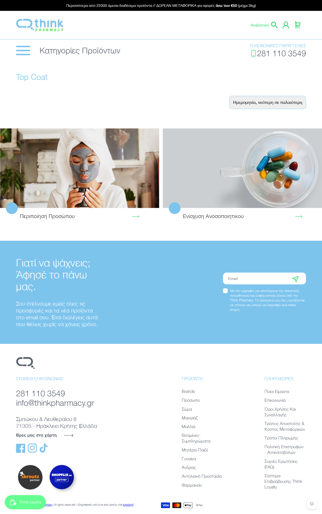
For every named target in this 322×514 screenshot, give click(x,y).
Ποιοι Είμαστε (276, 391)
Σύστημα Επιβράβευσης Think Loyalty (283, 481)
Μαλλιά (188, 426)
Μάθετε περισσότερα (79, 168)
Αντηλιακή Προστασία (202, 476)
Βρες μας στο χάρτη (36, 435)
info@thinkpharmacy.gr (55, 402)
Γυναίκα (189, 458)
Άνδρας (189, 467)
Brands (188, 391)
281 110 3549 (281, 53)
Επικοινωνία (275, 400)
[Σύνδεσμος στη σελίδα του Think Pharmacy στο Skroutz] (30, 490)
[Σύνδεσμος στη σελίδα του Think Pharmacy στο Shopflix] (62, 493)
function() (128, 504)
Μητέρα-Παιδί (195, 449)
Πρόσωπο (191, 400)
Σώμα (187, 409)
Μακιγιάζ (190, 417)
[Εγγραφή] (295, 278)
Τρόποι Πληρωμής (281, 437)
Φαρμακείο (192, 485)
